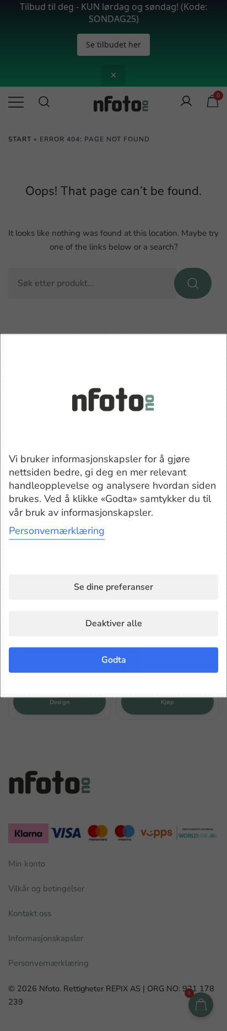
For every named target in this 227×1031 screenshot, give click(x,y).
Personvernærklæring (57, 530)
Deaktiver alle (113, 623)
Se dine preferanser (113, 587)
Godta (113, 660)
